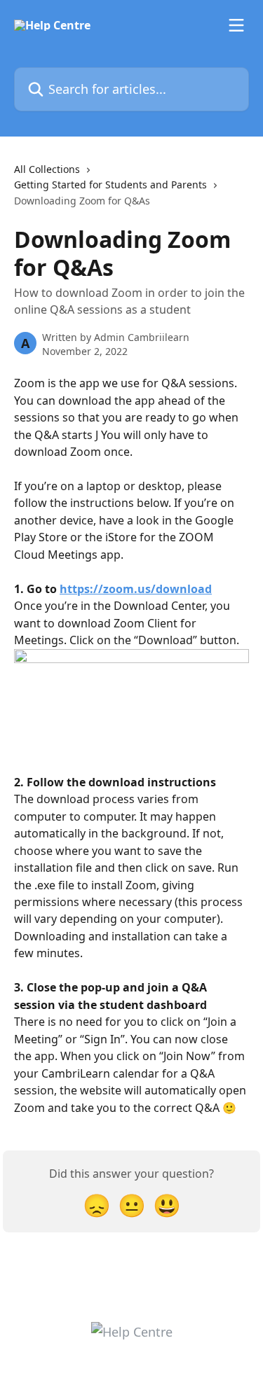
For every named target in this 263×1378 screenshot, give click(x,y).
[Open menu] (236, 25)
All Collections (47, 169)
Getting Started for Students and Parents (110, 184)
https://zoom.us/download (136, 589)
